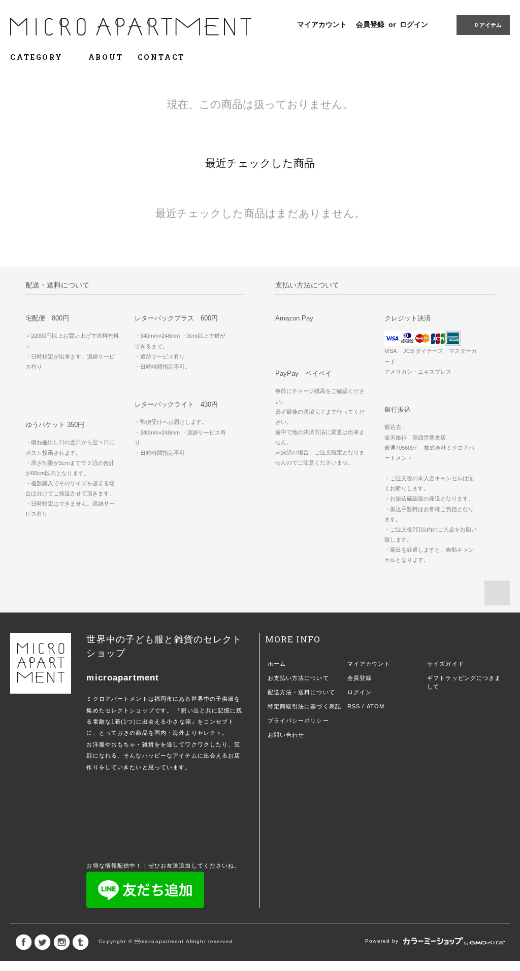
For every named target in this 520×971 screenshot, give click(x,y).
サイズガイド (445, 664)
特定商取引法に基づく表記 (304, 706)
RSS (353, 706)
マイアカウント (322, 24)
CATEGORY (38, 57)
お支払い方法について (298, 678)
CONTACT (161, 57)
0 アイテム (488, 25)
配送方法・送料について (301, 692)
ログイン (414, 24)
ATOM (375, 706)
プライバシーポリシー (298, 720)
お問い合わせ (286, 735)
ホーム (277, 664)
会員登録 (370, 24)
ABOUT (105, 57)
